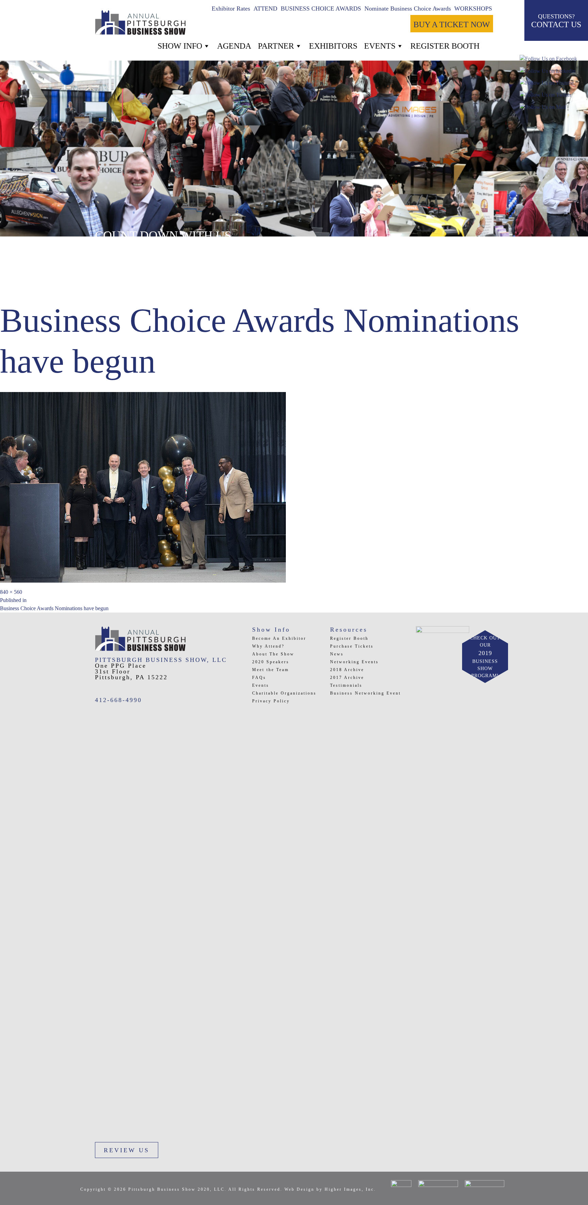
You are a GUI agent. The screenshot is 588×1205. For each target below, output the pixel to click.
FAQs (259, 677)
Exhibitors (333, 46)
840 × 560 (11, 592)
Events (379, 46)
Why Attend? (268, 646)
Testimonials (346, 685)
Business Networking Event (365, 693)
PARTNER (276, 46)
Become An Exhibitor (279, 638)
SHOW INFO (180, 46)
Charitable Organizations (284, 693)
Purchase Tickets (352, 646)
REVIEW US (126, 1150)
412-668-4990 (118, 700)
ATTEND (265, 8)
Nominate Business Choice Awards (407, 8)
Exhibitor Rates (231, 8)
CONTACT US (556, 21)
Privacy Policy (271, 701)
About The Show (273, 654)
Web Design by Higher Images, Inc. (330, 1189)
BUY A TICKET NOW (451, 24)
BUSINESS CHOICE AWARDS (321, 8)
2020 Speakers (270, 662)
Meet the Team (270, 669)
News (337, 654)
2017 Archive (347, 677)
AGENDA (234, 46)
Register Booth (349, 638)
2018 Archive (347, 669)
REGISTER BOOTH (444, 46)
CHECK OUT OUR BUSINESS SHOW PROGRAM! (485, 656)
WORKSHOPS (473, 8)
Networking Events (354, 662)
